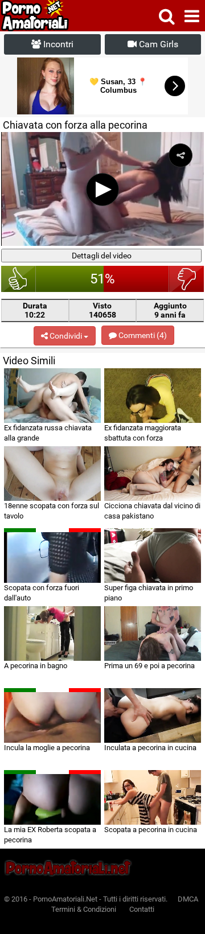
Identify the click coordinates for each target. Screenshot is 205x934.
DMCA (188, 899)
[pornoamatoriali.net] (56, 15)
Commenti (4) (142, 335)
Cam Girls (157, 44)
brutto (186, 279)
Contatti (141, 909)
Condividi (66, 335)
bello (18, 279)
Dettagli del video (102, 255)
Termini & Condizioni (83, 909)
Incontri (57, 44)
